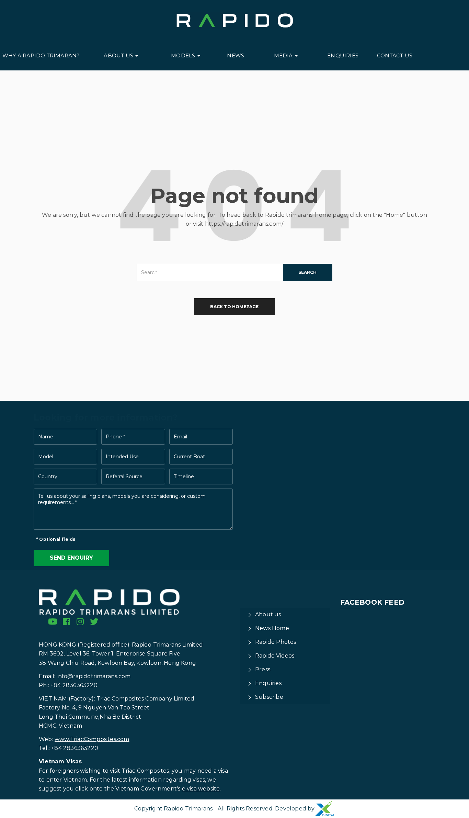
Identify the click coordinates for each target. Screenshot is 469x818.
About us (119, 55)
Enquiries (342, 55)
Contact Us (394, 55)
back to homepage (234, 306)
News (235, 55)
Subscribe (269, 697)
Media (284, 55)
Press (262, 669)
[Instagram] (80, 621)
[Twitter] (94, 621)
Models (183, 55)
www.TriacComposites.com (92, 739)
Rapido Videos (275, 655)
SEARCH (307, 272)
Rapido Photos (275, 642)
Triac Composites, (146, 770)
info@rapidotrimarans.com (93, 676)
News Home (272, 628)
